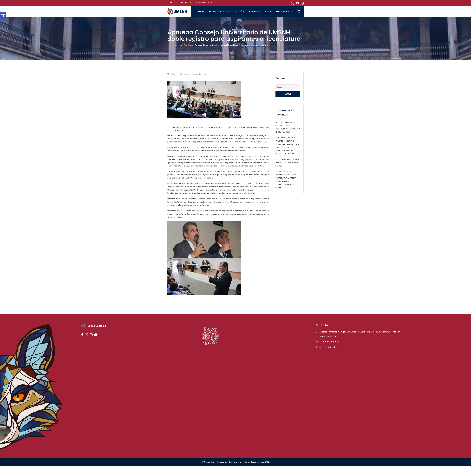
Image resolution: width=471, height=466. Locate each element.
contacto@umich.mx (202, 2)
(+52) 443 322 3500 (179, 2)
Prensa (267, 11)
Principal (203, 74)
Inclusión (239, 11)
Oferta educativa (218, 11)
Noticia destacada (189, 74)
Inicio (201, 11)
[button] (3, 15)
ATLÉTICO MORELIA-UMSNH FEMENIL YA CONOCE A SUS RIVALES (287, 162)
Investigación (283, 11)
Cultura (253, 11)
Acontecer (175, 74)
